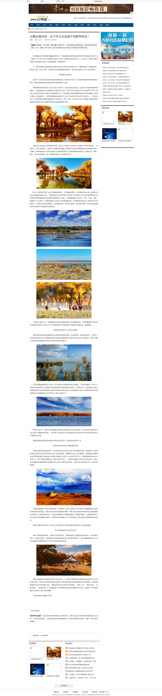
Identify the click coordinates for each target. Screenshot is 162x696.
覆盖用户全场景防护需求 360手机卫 (80, 671)
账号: (28, 1)
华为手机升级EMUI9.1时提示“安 (79, 655)
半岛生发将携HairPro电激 (106, 18)
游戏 (63, 25)
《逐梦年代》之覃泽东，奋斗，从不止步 (82, 678)
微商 (107, 25)
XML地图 (85, 692)
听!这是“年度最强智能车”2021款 (116, 101)
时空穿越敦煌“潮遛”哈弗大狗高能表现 (118, 98)
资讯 (38, 25)
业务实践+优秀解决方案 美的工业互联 (81, 648)
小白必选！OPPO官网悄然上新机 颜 (80, 674)
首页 (31, 25)
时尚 (94, 25)
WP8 (108, 92)
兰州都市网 (44, 635)
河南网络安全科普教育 (53, 676)
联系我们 (66, 692)
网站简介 (56, 692)
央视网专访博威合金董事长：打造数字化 (119, 89)
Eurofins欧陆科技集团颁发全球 (78, 664)
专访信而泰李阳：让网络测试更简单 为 (118, 77)
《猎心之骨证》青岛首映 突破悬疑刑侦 (118, 80)
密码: (42, 1)
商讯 (82, 25)
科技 (69, 25)
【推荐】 (104, 95)
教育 (57, 25)
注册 (62, 1)
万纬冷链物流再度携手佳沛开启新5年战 (81, 651)
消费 (88, 25)
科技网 (37, 29)
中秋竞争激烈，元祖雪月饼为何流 (88, 18)
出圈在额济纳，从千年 (53, 659)
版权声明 (94, 692)
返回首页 (64, 685)
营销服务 (75, 692)
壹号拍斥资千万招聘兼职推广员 (123, 18)
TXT (107, 692)
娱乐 (50, 25)
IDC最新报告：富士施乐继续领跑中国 (81, 658)
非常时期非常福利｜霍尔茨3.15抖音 (80, 668)
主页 (32, 29)
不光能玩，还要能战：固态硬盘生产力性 (82, 661)
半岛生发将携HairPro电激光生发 (117, 70)
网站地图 (102, 692)
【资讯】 (104, 67)
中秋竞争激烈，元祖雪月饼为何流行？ (118, 67)
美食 (75, 25)
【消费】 (104, 86)
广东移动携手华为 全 (36, 659)
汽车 (44, 25)
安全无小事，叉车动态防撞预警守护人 (118, 83)
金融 (101, 25)
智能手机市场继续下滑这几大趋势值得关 (119, 86)
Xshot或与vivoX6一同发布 (115, 95)
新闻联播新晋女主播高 (36, 676)
